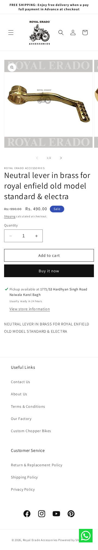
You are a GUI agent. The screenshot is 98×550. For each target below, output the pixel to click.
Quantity (11, 225)
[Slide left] (37, 158)
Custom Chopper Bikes (31, 430)
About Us (19, 394)
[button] (11, 32)
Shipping (10, 216)
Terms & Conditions (28, 406)
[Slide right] (61, 158)
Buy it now (49, 270)
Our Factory (21, 418)
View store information (30, 308)
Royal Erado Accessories (40, 540)
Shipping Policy (24, 477)
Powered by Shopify (72, 540)
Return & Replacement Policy (36, 464)
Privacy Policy (23, 489)
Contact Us (20, 381)
